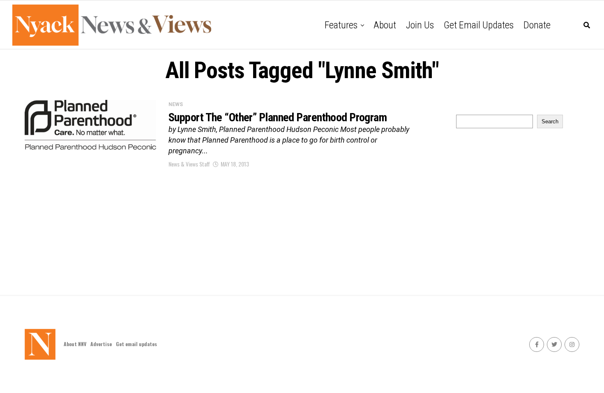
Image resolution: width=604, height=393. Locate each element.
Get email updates (479, 25)
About (384, 25)
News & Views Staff (189, 164)
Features (341, 25)
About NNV (75, 343)
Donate (537, 25)
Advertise (101, 343)
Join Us (420, 25)
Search (550, 121)
